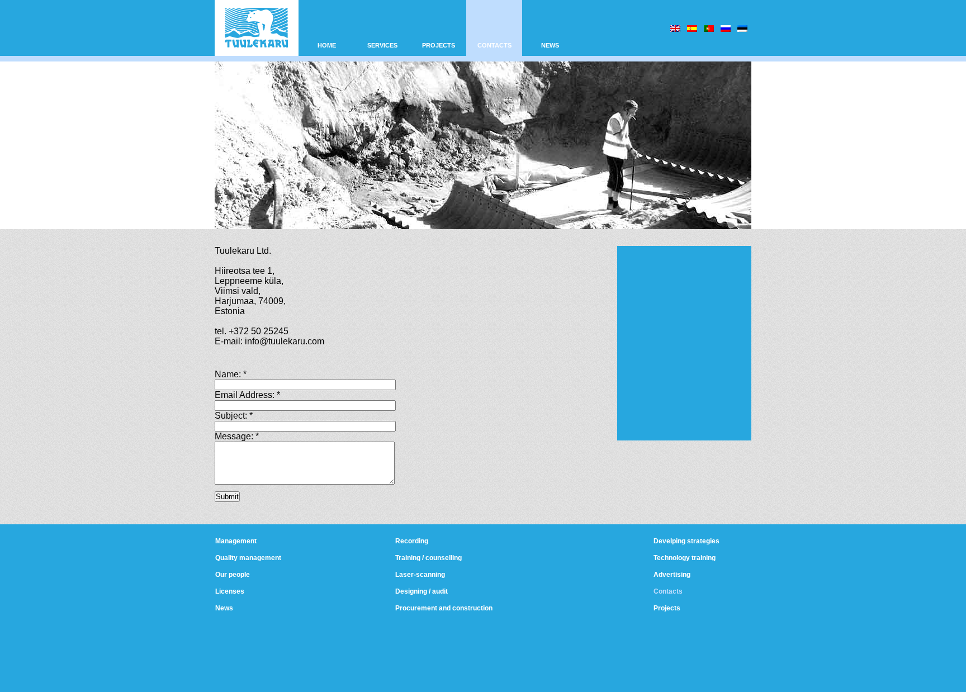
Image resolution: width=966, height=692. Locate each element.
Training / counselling (428, 558)
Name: (231, 374)
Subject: (234, 415)
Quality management (248, 558)
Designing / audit (421, 591)
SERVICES (382, 45)
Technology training (685, 558)
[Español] (692, 28)
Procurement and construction (444, 608)
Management (236, 541)
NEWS (550, 45)
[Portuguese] (709, 28)
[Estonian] (742, 28)
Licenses (229, 591)
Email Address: (247, 395)
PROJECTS (438, 45)
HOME (327, 45)
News (224, 608)
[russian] (726, 28)
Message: (237, 436)
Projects (667, 608)
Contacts (668, 591)
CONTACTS (494, 45)
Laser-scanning (420, 575)
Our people (232, 575)
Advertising (672, 575)
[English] (675, 28)
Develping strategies (686, 541)
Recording (411, 541)
